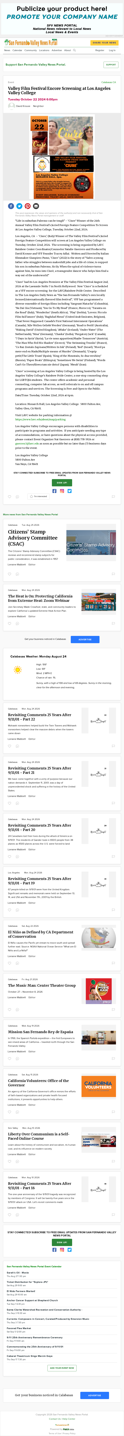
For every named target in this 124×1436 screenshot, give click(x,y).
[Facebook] (11, 205)
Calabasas (13, 525)
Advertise (57, 50)
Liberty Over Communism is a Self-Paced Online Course (39, 1136)
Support (111, 64)
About (67, 50)
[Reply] (18, 496)
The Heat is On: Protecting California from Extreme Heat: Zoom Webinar (40, 598)
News (7, 50)
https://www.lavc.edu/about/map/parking (40, 419)
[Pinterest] (28, 205)
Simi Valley (13, 1128)
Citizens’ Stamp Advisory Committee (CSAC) (32, 538)
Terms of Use (55, 1433)
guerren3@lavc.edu (27, 443)
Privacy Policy (69, 1433)
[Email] (36, 205)
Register (99, 50)
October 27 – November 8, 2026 (25, 992)
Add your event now (62, 1368)
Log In (112, 50)
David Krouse (23, 106)
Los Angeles (14, 873)
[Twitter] (19, 205)
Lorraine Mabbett (17, 564)
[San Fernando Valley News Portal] (30, 42)
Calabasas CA (108, 82)
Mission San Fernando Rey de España (40, 1032)
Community (30, 50)
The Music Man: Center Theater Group (42, 985)
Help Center (68, 1419)
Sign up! (62, 483)
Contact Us (55, 1419)
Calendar (17, 50)
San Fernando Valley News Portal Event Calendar (34, 1266)
